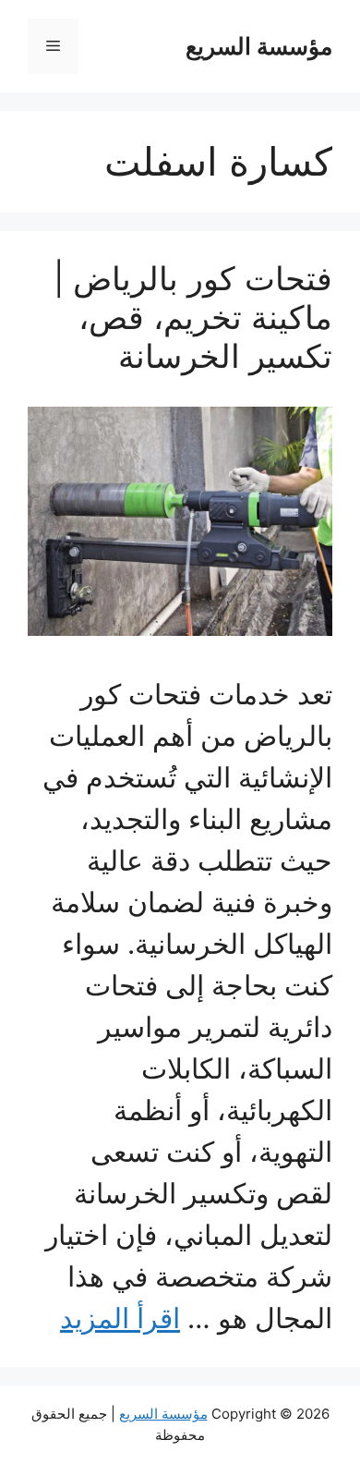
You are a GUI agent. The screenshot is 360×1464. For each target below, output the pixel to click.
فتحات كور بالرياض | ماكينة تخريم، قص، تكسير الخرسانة (193, 317)
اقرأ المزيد (120, 1318)
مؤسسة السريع (259, 46)
